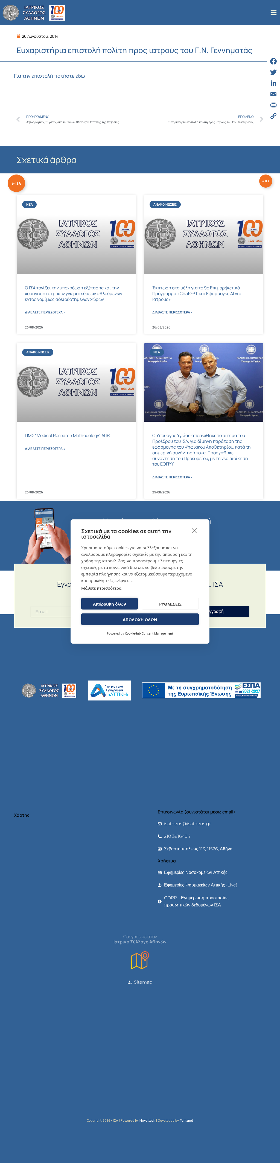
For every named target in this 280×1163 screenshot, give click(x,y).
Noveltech (147, 1120)
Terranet (186, 1120)
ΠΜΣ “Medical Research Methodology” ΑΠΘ (67, 435)
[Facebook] (273, 61)
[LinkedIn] (273, 83)
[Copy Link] (273, 116)
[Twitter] (273, 72)
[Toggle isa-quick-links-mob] (265, 181)
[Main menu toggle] (273, 12)
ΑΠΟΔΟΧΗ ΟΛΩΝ (140, 619)
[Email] (273, 94)
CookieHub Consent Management (149, 633)
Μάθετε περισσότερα (101, 588)
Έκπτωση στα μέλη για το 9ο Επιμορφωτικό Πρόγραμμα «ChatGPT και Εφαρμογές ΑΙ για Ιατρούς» (196, 293)
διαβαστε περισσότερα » (45, 312)
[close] (194, 530)
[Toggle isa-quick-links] (16, 183)
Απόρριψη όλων (109, 603)
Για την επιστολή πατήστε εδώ (49, 75)
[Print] (273, 105)
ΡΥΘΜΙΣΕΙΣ (170, 603)
